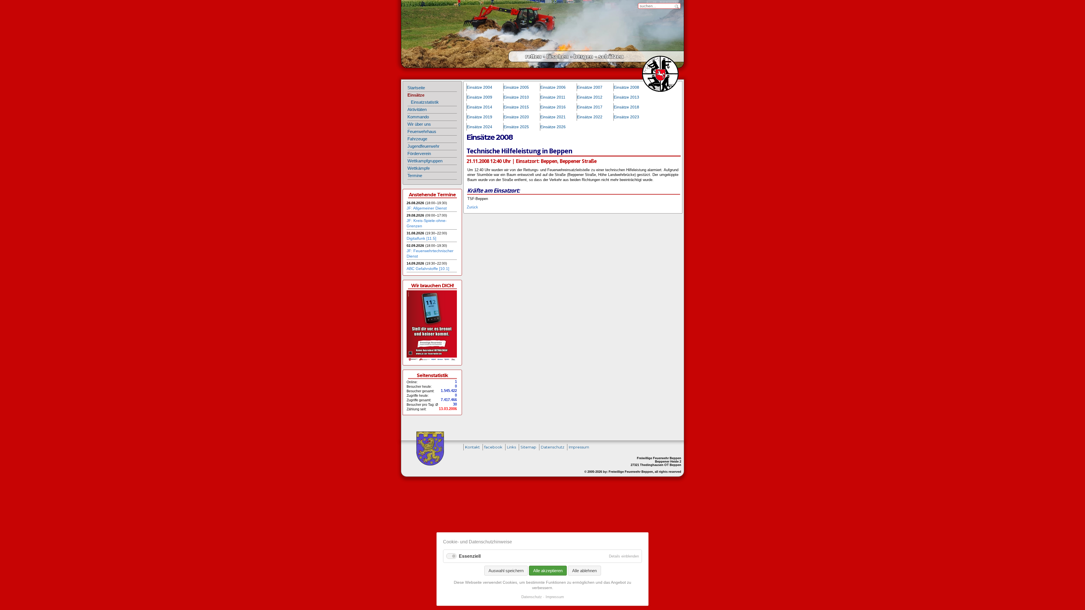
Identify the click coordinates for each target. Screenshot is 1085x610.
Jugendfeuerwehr (423, 146)
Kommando (418, 117)
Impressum (579, 447)
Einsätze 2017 (589, 107)
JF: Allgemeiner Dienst (427, 208)
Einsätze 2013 (626, 97)
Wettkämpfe (418, 168)
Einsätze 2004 (479, 87)
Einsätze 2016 (553, 107)
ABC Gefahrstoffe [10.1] (428, 268)
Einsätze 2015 (516, 107)
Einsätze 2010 (516, 97)
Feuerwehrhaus (421, 131)
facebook (493, 447)
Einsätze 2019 (479, 117)
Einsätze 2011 (552, 97)
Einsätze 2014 (479, 107)
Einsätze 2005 (516, 87)
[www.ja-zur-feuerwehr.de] (432, 360)
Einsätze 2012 (589, 97)
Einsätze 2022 (589, 117)
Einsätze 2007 (589, 87)
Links (511, 447)
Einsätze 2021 (553, 117)
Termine (414, 175)
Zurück (472, 207)
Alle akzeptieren (548, 570)
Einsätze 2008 (626, 87)
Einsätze (415, 95)
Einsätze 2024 (479, 127)
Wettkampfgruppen (424, 161)
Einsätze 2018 (626, 107)
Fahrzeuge (417, 139)
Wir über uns (419, 124)
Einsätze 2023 (626, 117)
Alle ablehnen (584, 570)
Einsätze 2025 (516, 127)
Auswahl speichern (506, 570)
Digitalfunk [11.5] (421, 238)
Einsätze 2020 (516, 117)
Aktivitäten (417, 109)
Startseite (416, 88)
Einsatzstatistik (425, 102)
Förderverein (419, 153)
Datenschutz (552, 447)
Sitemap (528, 447)
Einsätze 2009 (479, 97)
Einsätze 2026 (553, 127)
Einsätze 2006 (553, 87)
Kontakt (472, 447)
